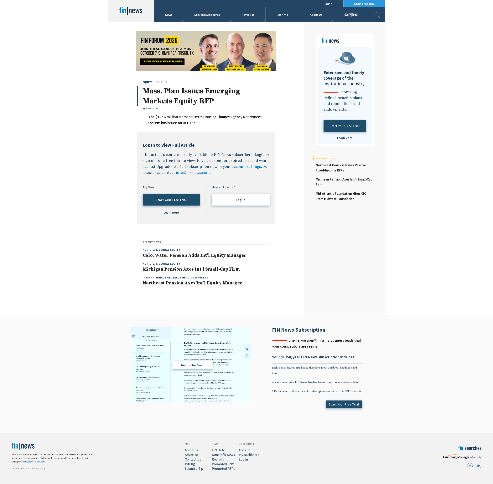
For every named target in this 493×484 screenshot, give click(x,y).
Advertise (248, 15)
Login (328, 4)
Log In (240, 200)
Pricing (190, 464)
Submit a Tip (194, 468)
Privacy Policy (38, 468)
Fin (187, 443)
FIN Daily (218, 450)
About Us (316, 15)
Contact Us (193, 459)
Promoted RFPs (223, 468)
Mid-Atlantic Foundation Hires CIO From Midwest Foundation (341, 196)
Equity (148, 82)
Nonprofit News (223, 454)
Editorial (152, 108)
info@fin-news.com (193, 172)
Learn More (171, 212)
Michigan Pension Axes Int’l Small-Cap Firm (344, 182)
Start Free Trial (364, 4)
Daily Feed (351, 15)
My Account (246, 443)
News (168, 15)
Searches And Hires (207, 15)
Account (245, 450)
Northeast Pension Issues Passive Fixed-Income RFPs (341, 167)
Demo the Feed (192, 365)
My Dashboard (249, 454)
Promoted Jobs (223, 464)
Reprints (282, 15)
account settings (246, 166)
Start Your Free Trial (171, 200)
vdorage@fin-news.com (33, 461)
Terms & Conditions (21, 468)
